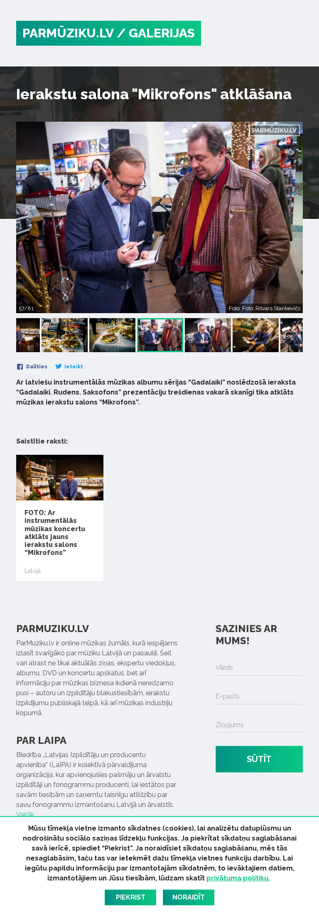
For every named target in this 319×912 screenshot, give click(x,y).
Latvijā (33, 571)
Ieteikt (73, 367)
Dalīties (36, 367)
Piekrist (130, 897)
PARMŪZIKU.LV (68, 33)
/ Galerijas (156, 33)
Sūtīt (259, 759)
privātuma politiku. (238, 878)
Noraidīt (188, 897)
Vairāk (25, 815)
